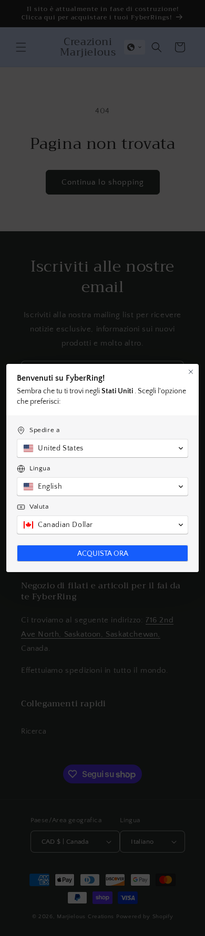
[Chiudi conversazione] (191, 372)
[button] (102, 448)
